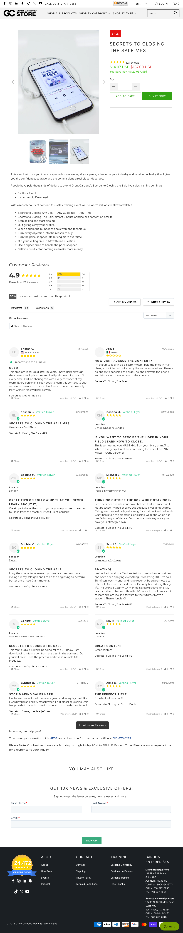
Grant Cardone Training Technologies (36, 923)
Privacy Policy (83, 877)
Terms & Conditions (87, 883)
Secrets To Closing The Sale (25, 395)
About (44, 864)
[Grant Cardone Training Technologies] (20, 13)
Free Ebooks (118, 883)
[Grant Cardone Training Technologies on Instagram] (10, 3)
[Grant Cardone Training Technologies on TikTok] (28, 3)
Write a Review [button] (160, 301)
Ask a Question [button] (127, 301)
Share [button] (16, 398)
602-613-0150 (161, 913)
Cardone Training (120, 877)
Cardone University (121, 864)
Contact (80, 864)
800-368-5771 (165, 884)
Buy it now (157, 96)
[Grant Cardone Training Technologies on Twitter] (34, 3)
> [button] (92, 725)
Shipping (81, 871)
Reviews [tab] (16, 308)
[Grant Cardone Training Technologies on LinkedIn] (16, 3)
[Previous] (13, 82)
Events (45, 877)
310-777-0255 (122, 738)
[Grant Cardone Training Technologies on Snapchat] (22, 3)
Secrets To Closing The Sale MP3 (28, 433)
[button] (95, 13)
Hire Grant (47, 871)
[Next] (103, 82)
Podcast (45, 883)
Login (163, 3)
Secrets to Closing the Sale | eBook (29, 517)
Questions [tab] (42, 308)
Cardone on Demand (122, 871)
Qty (112, 79)
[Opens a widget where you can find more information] (169, 926)
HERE (54, 738)
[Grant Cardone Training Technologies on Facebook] (4, 3)
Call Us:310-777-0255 (61, 3)
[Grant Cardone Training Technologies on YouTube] (40, 3)
